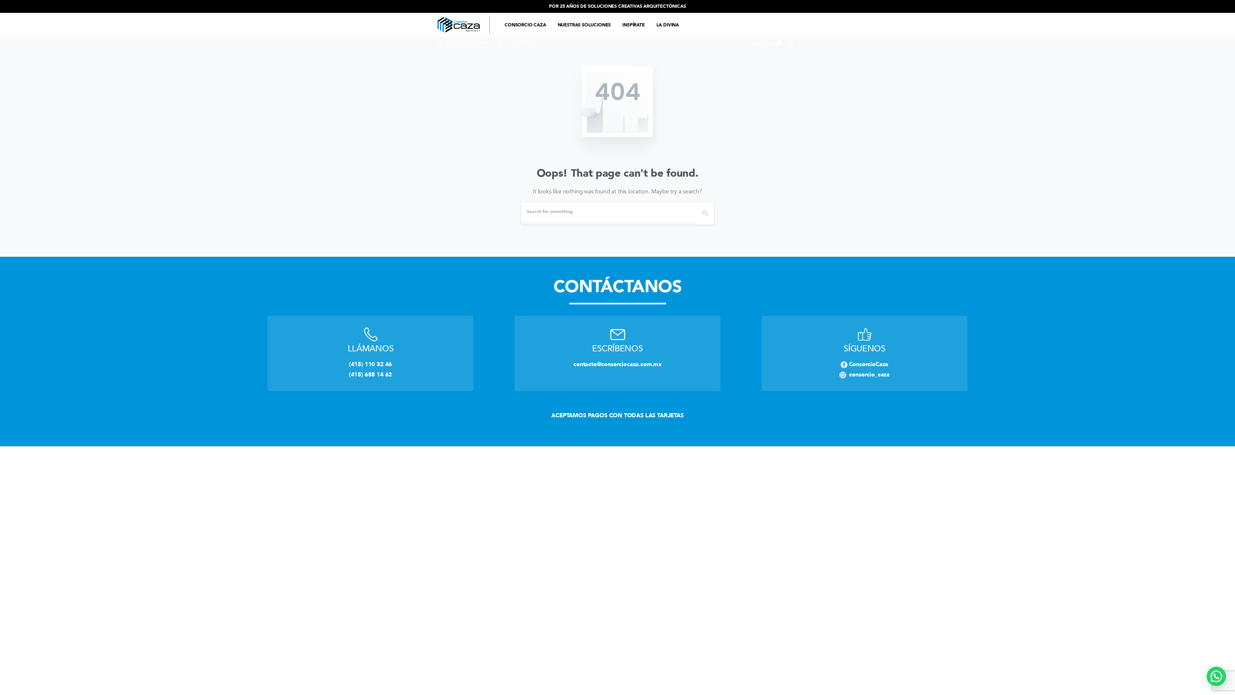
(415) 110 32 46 (521, 43)
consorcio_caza (868, 374)
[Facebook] (779, 43)
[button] (1216, 676)
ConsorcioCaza (869, 364)
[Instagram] (790, 43)
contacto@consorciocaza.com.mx (617, 364)
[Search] (705, 213)
